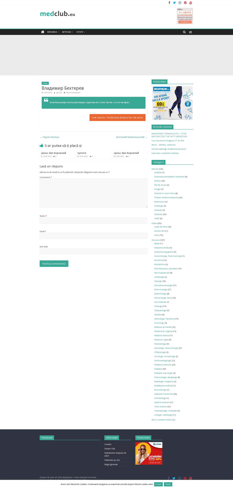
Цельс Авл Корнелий (53, 153)
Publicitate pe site (112, 460)
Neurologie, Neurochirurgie (166, 348)
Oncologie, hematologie (164, 356)
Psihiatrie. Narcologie (163, 373)
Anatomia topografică (163, 252)
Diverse (157, 180)
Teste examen (160, 406)
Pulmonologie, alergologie (165, 377)
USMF (157, 218)
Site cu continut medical (162, 419)
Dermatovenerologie (163, 285)
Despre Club (109, 448)
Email (43, 231)
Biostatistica (159, 264)
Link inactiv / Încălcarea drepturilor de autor (117, 117)
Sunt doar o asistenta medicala (165, 153)
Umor (156, 235)
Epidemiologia (160, 293)
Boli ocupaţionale (161, 272)
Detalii (168, 484)
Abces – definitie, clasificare (164, 144)
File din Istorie (160, 185)
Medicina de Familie (163, 327)
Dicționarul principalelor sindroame (169, 176)
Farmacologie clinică (163, 298)
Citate (79, 32)
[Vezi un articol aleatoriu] (190, 32)
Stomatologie (160, 398)
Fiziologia (158, 306)
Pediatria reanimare (162, 364)
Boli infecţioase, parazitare (166, 268)
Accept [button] (158, 484)
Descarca (52, 32)
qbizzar (59, 92)
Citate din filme (160, 226)
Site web (44, 246)
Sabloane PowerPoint (163, 394)
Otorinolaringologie (162, 360)
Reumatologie (160, 389)
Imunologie (159, 323)
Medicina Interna (161, 335)
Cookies (107, 444)
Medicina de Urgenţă (163, 331)
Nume (43, 216)
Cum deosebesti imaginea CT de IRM (168, 140)
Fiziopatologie (160, 310)
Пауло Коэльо (49, 137)
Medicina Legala (161, 339)
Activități (158, 172)
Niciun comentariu (73, 92)
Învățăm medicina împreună (166, 197)
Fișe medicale (160, 302)
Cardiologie (159, 277)
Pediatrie (158, 369)
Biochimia (158, 260)
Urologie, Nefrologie (163, 415)
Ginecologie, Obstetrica (164, 318)
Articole (66, 32)
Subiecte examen (161, 402)
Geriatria (158, 314)
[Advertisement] (116, 55)
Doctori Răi (159, 231)
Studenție (158, 214)
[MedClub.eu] (43, 32)
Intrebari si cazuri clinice (164, 193)
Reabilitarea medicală (163, 385)
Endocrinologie (160, 289)
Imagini (157, 189)
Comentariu (46, 177)
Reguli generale (111, 464)
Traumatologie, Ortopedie (165, 410)
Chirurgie (158, 281)
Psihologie (158, 206)
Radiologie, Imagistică (163, 381)
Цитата (81, 153)
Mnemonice (159, 201)
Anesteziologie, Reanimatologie (168, 256)
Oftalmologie (160, 352)
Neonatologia (160, 344)
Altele (156, 243)
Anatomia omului (161, 247)
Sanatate (158, 210)
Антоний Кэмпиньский (132, 137)
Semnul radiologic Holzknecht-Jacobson (169, 149)
